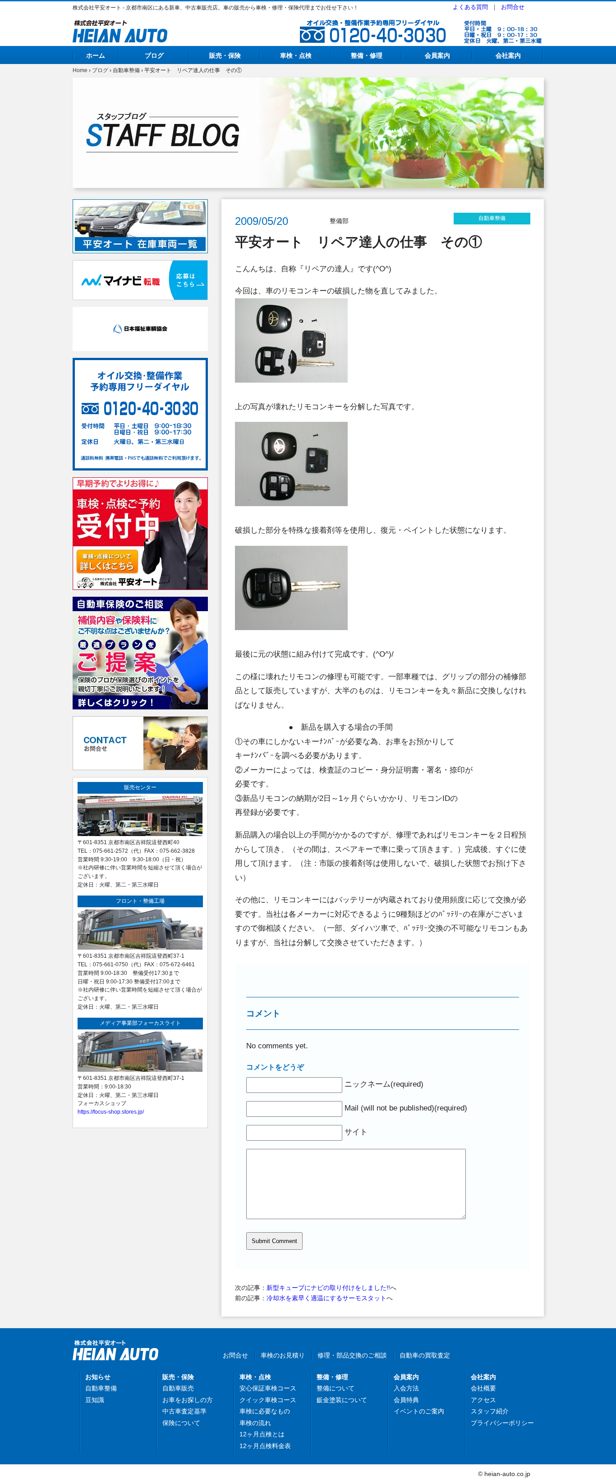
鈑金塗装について (342, 1399)
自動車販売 (178, 1388)
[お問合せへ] (140, 721)
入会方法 (406, 1388)
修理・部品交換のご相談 (352, 1355)
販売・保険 (225, 55)
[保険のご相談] (140, 601)
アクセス (483, 1399)
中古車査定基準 (184, 1411)
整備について (335, 1388)
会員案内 (437, 55)
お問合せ (512, 7)
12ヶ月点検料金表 (265, 1445)
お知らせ (97, 1376)
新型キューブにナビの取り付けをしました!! (328, 1287)
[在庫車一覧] (140, 204)
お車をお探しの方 (187, 1399)
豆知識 (94, 1399)
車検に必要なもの (264, 1411)
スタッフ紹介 (490, 1411)
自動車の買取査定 (425, 1355)
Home (80, 70)
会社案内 (508, 55)
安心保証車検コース (267, 1388)
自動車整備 (126, 70)
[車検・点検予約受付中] (140, 482)
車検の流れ (255, 1422)
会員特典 (406, 1399)
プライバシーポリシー (502, 1422)
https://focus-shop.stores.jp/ (111, 1112)
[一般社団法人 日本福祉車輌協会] (140, 311)
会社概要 (483, 1388)
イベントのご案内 (419, 1411)
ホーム (95, 55)
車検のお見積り (283, 1355)
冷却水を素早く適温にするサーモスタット (326, 1298)
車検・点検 (296, 55)
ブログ (154, 55)
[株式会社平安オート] (120, 25)
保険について (181, 1422)
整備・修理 (366, 55)
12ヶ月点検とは (262, 1434)
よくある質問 (470, 7)
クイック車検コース (267, 1399)
